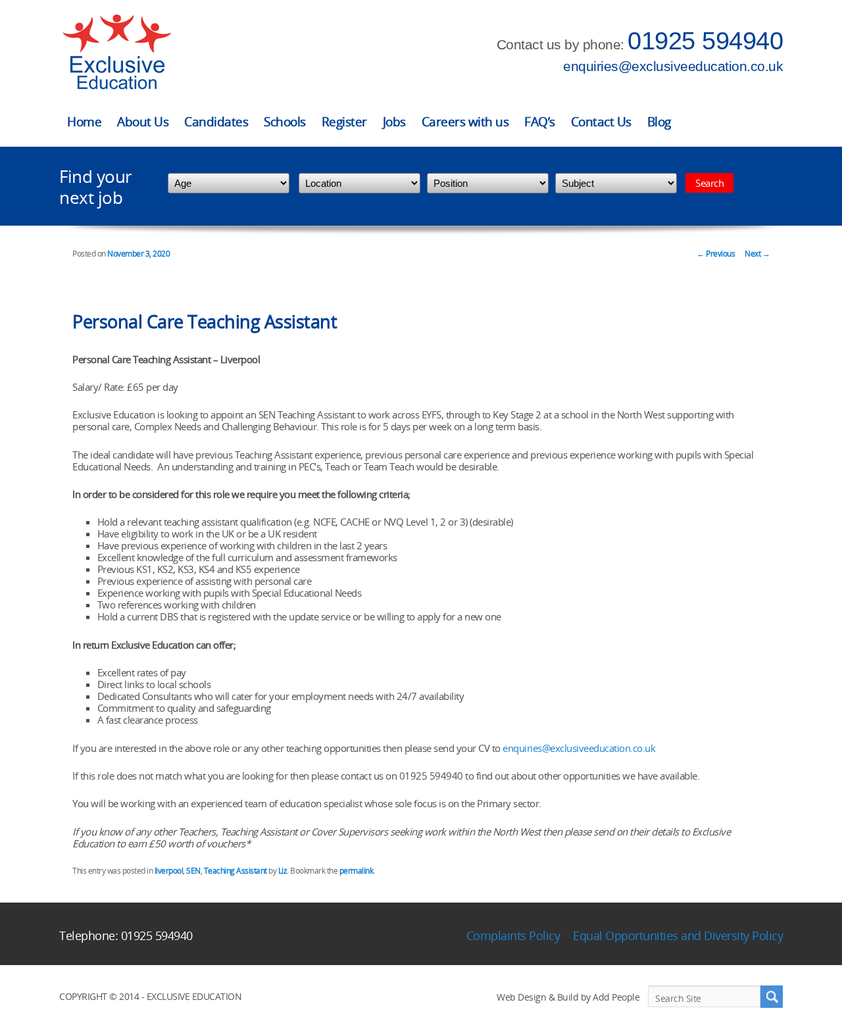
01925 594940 (705, 41)
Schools (285, 121)
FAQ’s (539, 121)
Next (757, 253)
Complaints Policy (513, 935)
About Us (142, 121)
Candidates (216, 121)
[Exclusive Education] (116, 52)
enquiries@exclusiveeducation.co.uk (673, 66)
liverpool (169, 870)
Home (84, 121)
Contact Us (601, 121)
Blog (659, 121)
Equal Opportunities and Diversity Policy (678, 935)
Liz (282, 870)
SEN (193, 870)
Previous (716, 253)
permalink (356, 870)
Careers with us (465, 121)
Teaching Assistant (235, 870)
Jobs (394, 121)
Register (344, 121)
